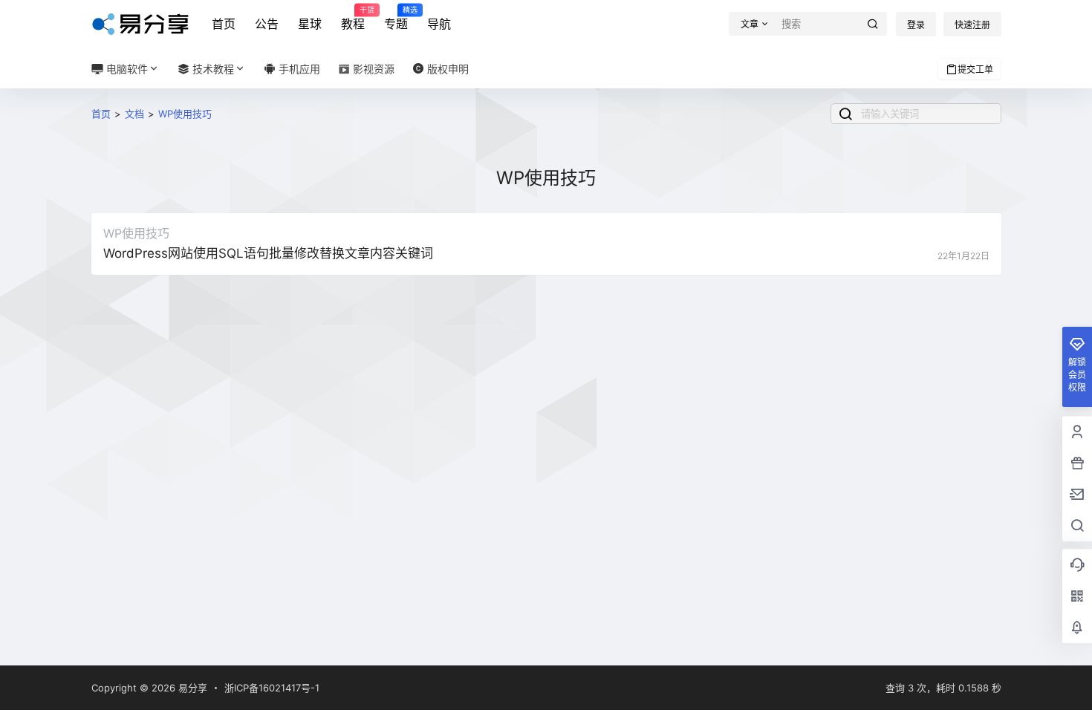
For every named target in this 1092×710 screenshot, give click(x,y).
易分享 (191, 688)
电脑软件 (125, 68)
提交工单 (975, 69)
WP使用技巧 (185, 114)
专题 (396, 18)
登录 (916, 24)
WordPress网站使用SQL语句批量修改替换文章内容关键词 (268, 253)
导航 (439, 23)
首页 (223, 23)
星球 (310, 23)
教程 (353, 18)
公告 (267, 23)
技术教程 (211, 68)
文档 (134, 114)
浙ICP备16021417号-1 (271, 688)
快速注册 (972, 24)
